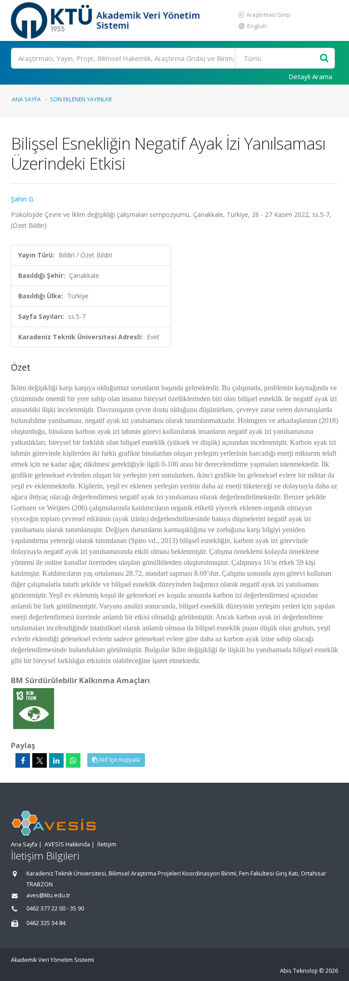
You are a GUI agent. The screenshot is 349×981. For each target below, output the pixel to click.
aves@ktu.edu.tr (48, 895)
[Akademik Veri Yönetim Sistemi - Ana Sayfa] (52, 20)
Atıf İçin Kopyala (119, 760)
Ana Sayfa (26, 99)
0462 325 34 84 (45, 923)
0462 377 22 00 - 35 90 (55, 908)
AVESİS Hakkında (67, 844)
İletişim (106, 844)
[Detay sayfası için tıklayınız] (33, 708)
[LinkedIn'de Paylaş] (56, 760)
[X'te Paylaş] (39, 760)
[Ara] (324, 58)
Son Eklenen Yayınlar (81, 99)
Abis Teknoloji (299, 971)
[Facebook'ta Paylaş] (22, 760)
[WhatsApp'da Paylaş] (73, 760)
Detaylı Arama (310, 76)
